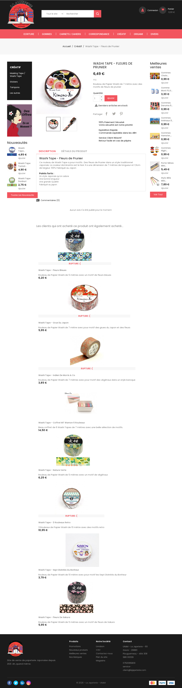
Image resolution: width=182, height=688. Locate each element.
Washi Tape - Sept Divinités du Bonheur (58, 569)
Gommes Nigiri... (166, 149)
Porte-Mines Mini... (167, 164)
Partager (106, 114)
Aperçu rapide (107, 263)
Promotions (75, 646)
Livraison (100, 646)
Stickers (14, 81)
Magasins (100, 660)
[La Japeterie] (15, 648)
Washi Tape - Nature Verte (52, 470)
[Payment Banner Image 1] (152, 683)
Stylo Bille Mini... (166, 179)
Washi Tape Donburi (24, 180)
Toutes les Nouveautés (22, 195)
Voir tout (158, 194)
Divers (154, 34)
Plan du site (101, 657)
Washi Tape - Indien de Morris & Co (56, 375)
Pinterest (121, 114)
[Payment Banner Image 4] (171, 683)
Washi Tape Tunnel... (24, 165)
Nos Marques (75, 657)
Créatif (121, 34)
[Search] (97, 13)
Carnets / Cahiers (70, 34)
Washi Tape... (21, 149)
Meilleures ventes (77, 653)
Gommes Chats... (166, 74)
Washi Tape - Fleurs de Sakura (54, 617)
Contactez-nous (104, 653)
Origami (138, 34)
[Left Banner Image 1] (19, 120)
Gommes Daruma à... (167, 104)
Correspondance (99, 34)
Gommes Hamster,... (166, 134)
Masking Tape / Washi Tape (17, 75)
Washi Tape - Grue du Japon (53, 322)
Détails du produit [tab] (74, 151)
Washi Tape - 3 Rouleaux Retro (54, 522)
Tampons (14, 87)
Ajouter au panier (119, 423)
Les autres (15, 93)
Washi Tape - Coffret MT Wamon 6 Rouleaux (61, 422)
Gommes (47, 34)
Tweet (114, 114)
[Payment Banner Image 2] (162, 683)
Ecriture (29, 34)
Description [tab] (47, 151)
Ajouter (21, 158)
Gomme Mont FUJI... (166, 89)
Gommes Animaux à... (167, 119)
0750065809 (129, 663)
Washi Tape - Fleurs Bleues (52, 270)
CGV (98, 650)
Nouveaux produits (78, 650)
